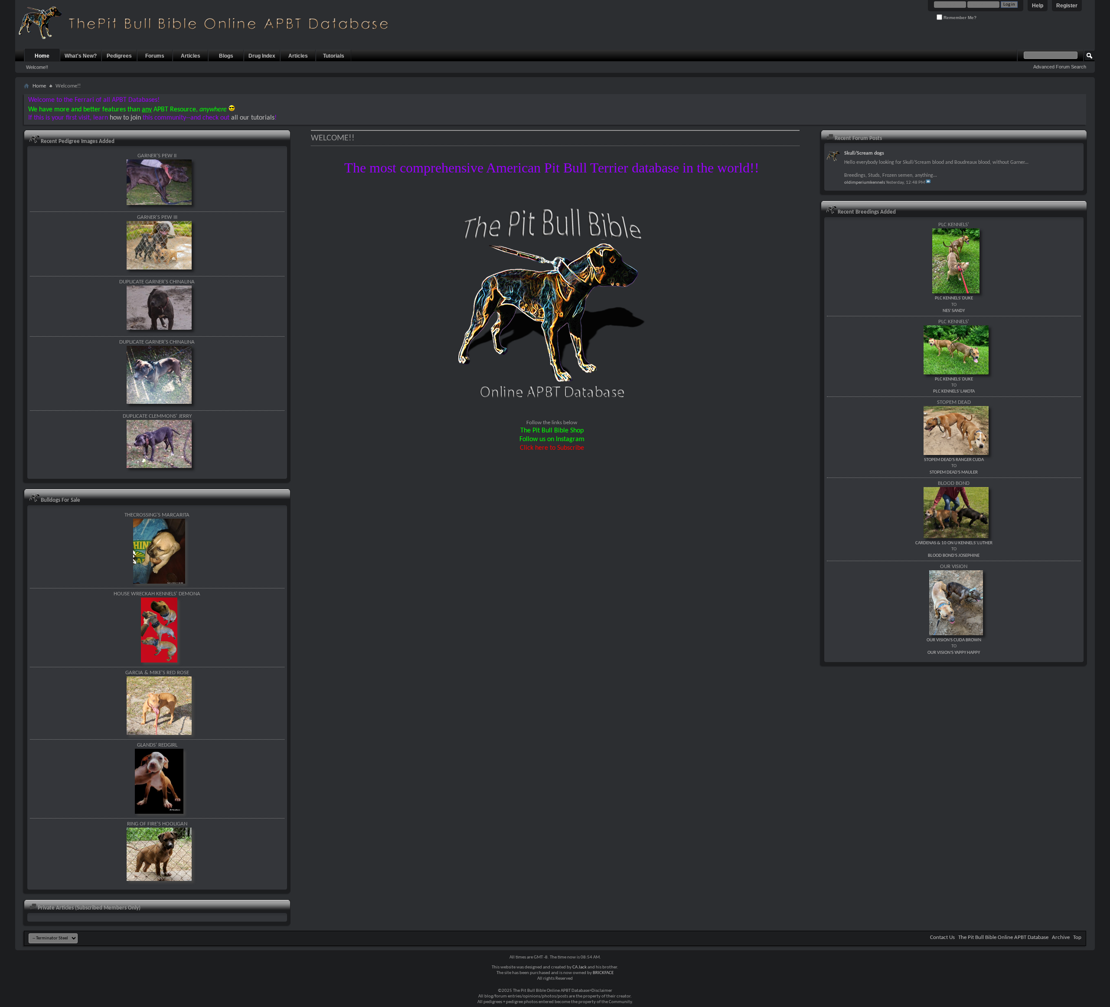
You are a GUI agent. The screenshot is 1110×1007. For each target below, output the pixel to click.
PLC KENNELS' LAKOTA (954, 391)
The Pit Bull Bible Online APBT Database (1003, 937)
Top (1077, 937)
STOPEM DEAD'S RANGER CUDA (954, 460)
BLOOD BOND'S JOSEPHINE (953, 555)
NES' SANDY (954, 311)
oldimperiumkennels (864, 182)
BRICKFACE (603, 973)
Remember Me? (959, 17)
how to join (125, 117)
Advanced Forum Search (1059, 66)
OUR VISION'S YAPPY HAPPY (953, 652)
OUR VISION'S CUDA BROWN (954, 640)
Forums (154, 56)
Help (1037, 6)
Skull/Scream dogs (864, 153)
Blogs (226, 56)
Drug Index (261, 56)
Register (1066, 6)
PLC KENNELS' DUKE (954, 298)
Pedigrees (119, 56)
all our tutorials (252, 117)
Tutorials (333, 56)
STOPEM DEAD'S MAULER (954, 472)
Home (42, 56)
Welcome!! (37, 67)
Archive (1061, 937)
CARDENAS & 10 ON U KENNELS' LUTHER (953, 543)
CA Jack (579, 967)
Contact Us (942, 937)
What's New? (81, 56)
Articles (190, 56)
